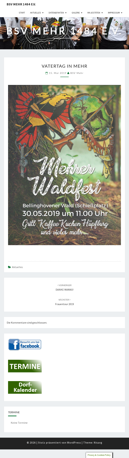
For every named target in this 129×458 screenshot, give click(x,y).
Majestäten (94, 12)
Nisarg (98, 442)
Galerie (76, 12)
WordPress (74, 442)
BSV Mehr (77, 73)
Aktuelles (35, 12)
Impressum (114, 12)
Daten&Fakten (56, 12)
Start (22, 12)
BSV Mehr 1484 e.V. (21, 4)
